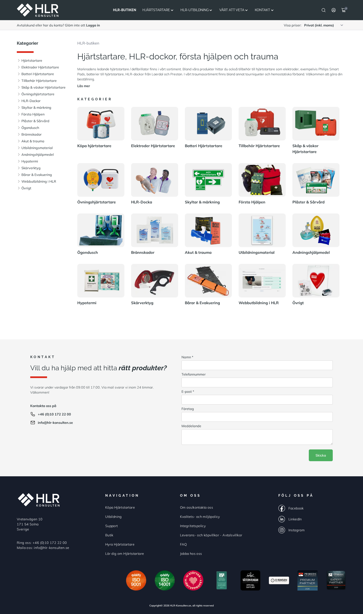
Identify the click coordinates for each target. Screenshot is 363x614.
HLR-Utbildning (194, 10)
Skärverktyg (31, 168)
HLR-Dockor (31, 101)
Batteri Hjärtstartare (37, 74)
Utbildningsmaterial (37, 148)
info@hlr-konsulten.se (55, 422)
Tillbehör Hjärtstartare (39, 81)
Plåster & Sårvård (35, 121)
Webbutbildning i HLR (38, 181)
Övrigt (26, 188)
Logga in (93, 25)
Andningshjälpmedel (37, 154)
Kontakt (262, 10)
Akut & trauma (32, 141)
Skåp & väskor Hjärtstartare (43, 87)
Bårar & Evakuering (36, 175)
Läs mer (83, 86)
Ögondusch (30, 128)
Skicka (321, 455)
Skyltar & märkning (36, 107)
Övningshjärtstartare (37, 94)
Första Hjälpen (33, 114)
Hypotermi (29, 161)
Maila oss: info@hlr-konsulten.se (43, 548)
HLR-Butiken (124, 10)
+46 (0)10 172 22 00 (54, 414)
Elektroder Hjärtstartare (40, 67)
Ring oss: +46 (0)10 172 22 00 (42, 543)
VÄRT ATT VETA (231, 10)
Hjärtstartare (156, 10)
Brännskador (31, 134)
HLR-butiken (88, 43)
